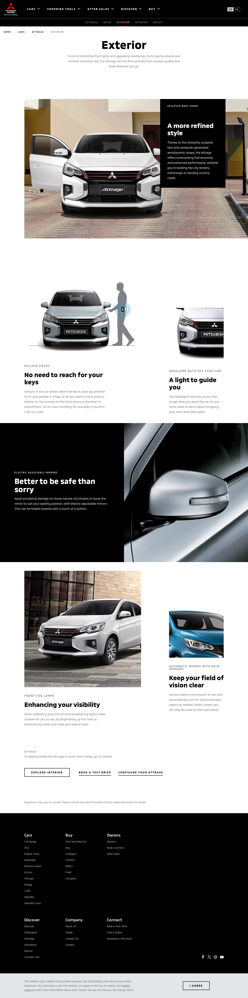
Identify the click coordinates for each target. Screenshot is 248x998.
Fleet (69, 872)
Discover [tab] (32, 919)
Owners (111, 841)
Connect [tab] (114, 919)
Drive (107, 22)
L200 (27, 890)
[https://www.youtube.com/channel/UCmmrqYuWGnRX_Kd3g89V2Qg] (222, 957)
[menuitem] (32, 9)
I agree (196, 985)
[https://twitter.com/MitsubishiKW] (209, 957)
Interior (141, 22)
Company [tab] (74, 919)
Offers (69, 866)
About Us (71, 926)
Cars (21, 32)
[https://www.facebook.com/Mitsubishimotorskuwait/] (203, 957)
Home (7, 32)
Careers (70, 944)
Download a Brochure (119, 938)
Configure (71, 853)
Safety (158, 22)
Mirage (28, 884)
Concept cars (32, 957)
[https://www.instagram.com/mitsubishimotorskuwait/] (215, 957)
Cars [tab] (28, 835)
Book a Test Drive (95, 772)
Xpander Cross (32, 903)
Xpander (29, 896)
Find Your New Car (76, 841)
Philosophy (30, 932)
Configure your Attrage (140, 772)
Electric (28, 950)
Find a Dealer (114, 932)
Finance (70, 860)
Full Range (30, 841)
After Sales (113, 853)
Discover (29, 926)
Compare (71, 878)
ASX (26, 847)
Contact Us (72, 938)
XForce (28, 872)
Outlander (30, 860)
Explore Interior (47, 772)
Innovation (30, 944)
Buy (68, 847)
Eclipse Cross (31, 853)
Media (69, 932)
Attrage (92, 22)
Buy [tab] (69, 835)
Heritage (29, 938)
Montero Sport (32, 866)
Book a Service (115, 847)
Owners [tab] (114, 835)
